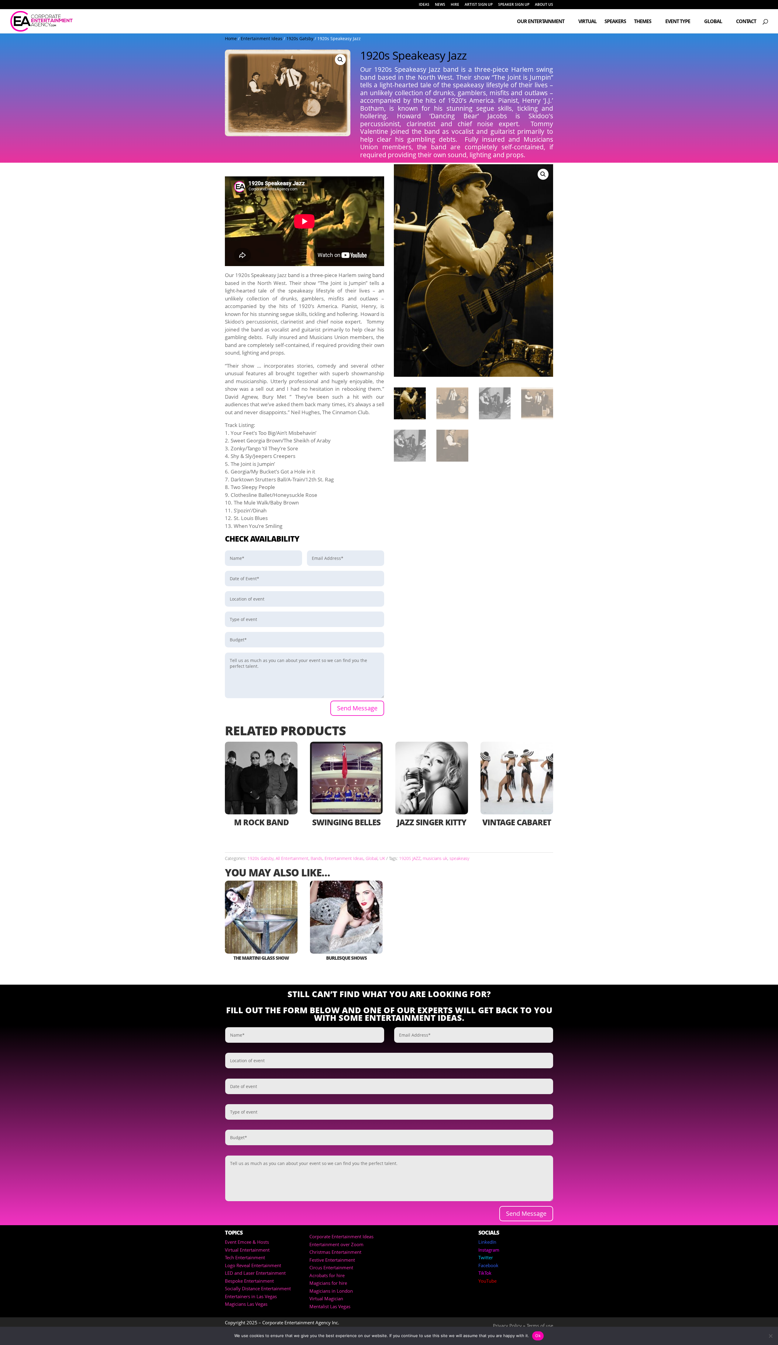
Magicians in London (331, 1291)
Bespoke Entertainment (249, 1281)
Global (713, 22)
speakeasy (459, 858)
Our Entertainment (540, 22)
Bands (316, 858)
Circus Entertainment (331, 1267)
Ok (538, 1335)
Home (231, 38)
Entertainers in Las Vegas (251, 1296)
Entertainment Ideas (261, 38)
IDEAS (424, 5)
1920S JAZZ (410, 858)
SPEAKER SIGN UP (513, 5)
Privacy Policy (507, 1325)
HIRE (455, 5)
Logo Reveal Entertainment (253, 1265)
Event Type (677, 22)
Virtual (587, 22)
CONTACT (746, 22)
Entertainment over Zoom (336, 1244)
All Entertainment (292, 858)
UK (382, 858)
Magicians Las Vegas (246, 1304)
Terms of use (540, 1325)
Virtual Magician (326, 1298)
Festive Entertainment (332, 1260)
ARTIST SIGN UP (479, 5)
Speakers (615, 22)
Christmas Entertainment (335, 1252)
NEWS (440, 5)
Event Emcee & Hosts (247, 1242)
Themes (642, 22)
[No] (770, 1336)
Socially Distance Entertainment (258, 1288)
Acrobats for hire (327, 1275)
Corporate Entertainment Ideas (341, 1236)
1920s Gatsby (299, 38)
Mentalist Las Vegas (329, 1306)
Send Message (357, 708)
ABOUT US (544, 5)
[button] (340, 59)
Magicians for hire (328, 1283)
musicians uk (435, 858)
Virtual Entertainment (247, 1250)
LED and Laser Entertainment (255, 1273)
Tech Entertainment (245, 1257)
